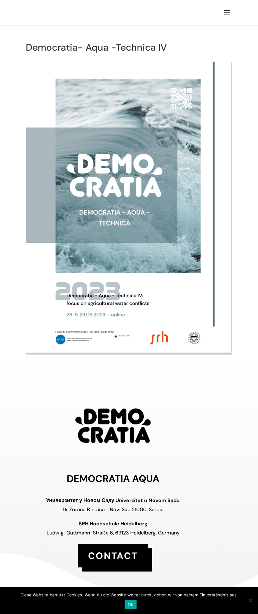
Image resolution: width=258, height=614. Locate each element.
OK (131, 604)
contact (113, 555)
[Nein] (250, 600)
